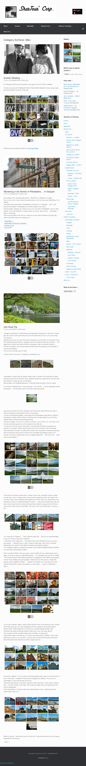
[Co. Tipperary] (15, 609)
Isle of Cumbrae (71, 266)
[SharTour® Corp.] (30, 11)
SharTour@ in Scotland (72, 220)
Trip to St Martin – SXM (71, 96)
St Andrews (69, 263)
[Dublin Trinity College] (10, 576)
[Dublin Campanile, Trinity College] (53, 592)
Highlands (69, 249)
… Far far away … (70, 277)
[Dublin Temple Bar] (21, 576)
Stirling (68, 234)
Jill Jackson (68, 135)
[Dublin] (31, 592)
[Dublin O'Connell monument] (21, 592)
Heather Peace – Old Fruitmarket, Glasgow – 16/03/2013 (71, 108)
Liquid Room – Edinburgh (72, 207)
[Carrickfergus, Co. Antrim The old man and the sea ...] (31, 726)
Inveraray (69, 231)
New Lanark (70, 247)
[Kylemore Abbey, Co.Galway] (31, 455)
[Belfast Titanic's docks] (31, 701)
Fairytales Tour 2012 (72, 170)
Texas (67, 132)
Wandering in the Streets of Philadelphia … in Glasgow (29, 191)
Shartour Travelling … (66, 26)
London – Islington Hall (75, 178)
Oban (68, 241)
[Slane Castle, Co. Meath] (10, 649)
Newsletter (30, 26)
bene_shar (25, 80)
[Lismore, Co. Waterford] (42, 592)
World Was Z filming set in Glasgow (15, 223)
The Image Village (32, 148)
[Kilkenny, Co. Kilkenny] (21, 600)
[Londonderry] (31, 398)
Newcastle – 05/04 (73, 193)
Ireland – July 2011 (71, 272)
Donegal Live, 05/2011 (73, 155)
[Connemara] (42, 446)
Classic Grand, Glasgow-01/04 (72, 185)
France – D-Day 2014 (71, 275)
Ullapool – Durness (73, 258)
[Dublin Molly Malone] (10, 600)
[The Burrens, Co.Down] (21, 455)
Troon (68, 228)
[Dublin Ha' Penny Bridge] (10, 584)
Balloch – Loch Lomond (73, 244)
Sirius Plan (68, 211)
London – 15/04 (72, 196)
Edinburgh (69, 225)
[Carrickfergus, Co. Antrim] (31, 709)
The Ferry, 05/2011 (72, 162)
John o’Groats (72, 261)
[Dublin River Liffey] (10, 592)
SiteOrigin (41, 758)
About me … (8, 32)
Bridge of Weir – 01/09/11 (74, 165)
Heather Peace (69, 168)
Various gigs (70, 199)
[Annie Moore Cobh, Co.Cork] (15, 526)
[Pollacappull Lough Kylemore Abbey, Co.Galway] (10, 463)
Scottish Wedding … (13, 77)
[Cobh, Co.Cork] (10, 518)
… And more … (69, 214)
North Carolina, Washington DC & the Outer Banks (72, 85)
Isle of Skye (71, 255)
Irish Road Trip (10, 326)
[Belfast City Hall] (53, 649)
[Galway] (10, 446)
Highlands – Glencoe (74, 252)
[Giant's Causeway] (15, 364)
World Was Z (8, 221)
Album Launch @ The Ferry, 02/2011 (73, 151)
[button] (83, 28)
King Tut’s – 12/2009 (72, 137)
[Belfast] (31, 657)
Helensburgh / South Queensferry (72, 237)
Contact (17, 26)
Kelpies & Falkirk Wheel (73, 269)
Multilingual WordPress (7, 763)
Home (5, 26)
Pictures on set (9, 225)
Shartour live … (46, 26)
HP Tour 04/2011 (71, 181)
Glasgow (69, 222)
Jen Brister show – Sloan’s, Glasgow (73, 203)
